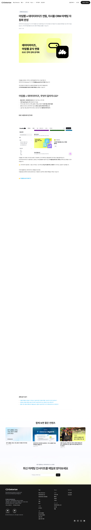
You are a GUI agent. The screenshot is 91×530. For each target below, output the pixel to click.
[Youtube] (84, 521)
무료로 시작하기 (85, 2)
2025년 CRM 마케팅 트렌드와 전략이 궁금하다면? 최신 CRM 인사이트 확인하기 (36, 402)
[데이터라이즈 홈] (6, 2)
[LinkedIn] (81, 521)
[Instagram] (78, 521)
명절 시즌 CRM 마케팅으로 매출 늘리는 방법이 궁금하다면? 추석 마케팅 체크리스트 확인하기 (39, 404)
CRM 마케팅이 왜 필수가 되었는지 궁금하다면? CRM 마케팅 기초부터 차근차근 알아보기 (38, 400)
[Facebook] (74, 521)
